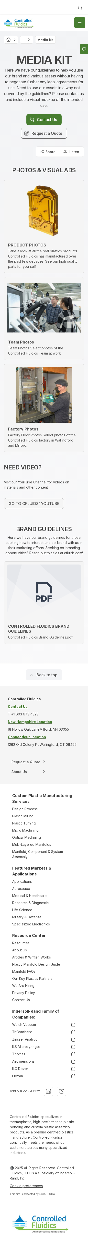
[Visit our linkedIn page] (48, 1091)
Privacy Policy (23, 993)
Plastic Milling (22, 816)
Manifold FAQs (23, 971)
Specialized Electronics (31, 924)
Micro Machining (25, 830)
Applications (22, 881)
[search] (80, 7)
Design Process (25, 809)
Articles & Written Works (31, 957)
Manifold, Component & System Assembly (37, 854)
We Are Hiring (23, 985)
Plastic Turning (24, 823)
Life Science (22, 910)
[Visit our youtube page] (61, 1091)
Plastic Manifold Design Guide (36, 964)
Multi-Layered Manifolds (31, 844)
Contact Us (21, 1000)
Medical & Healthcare (29, 896)
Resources (21, 943)
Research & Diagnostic (30, 903)
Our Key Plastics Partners (32, 978)
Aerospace (21, 888)
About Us (19, 950)
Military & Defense (27, 917)
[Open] (79, 22)
